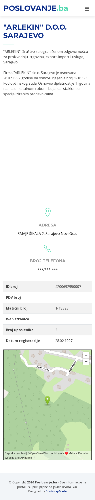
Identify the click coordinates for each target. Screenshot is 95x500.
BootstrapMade (56, 491)
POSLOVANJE (35, 8)
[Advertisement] (47, 150)
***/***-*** (47, 269)
